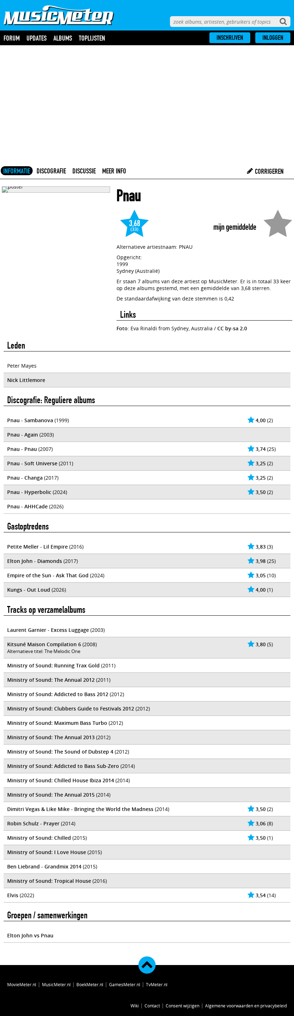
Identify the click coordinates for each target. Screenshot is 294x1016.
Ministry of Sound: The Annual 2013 (51, 737)
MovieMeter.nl (21, 984)
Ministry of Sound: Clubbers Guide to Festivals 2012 (70, 708)
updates (37, 38)
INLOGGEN (272, 38)
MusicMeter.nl (56, 984)
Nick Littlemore (26, 380)
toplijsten (92, 38)
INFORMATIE (16, 171)
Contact (152, 1005)
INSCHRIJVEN (230, 38)
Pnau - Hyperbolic (29, 492)
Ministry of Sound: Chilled (39, 837)
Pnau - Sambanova (30, 420)
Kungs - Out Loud (28, 589)
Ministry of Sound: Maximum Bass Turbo (57, 722)
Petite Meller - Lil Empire (37, 546)
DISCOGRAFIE (51, 171)
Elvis (12, 895)
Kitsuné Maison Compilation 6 (44, 644)
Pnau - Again (22, 434)
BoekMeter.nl (89, 984)
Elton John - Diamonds (34, 561)
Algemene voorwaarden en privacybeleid (246, 1005)
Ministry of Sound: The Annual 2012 (51, 679)
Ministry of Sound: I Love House (46, 852)
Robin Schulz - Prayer (33, 823)
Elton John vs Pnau (30, 935)
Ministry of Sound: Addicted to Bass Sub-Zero (63, 766)
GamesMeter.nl (124, 984)
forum (12, 38)
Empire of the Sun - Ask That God (48, 575)
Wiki (135, 1005)
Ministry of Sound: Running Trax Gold (53, 665)
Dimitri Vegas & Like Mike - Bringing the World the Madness (80, 809)
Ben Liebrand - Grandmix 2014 (44, 866)
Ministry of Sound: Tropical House (49, 880)
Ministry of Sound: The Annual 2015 (51, 794)
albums (62, 38)
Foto (122, 328)
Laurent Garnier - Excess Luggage (48, 629)
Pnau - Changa (25, 477)
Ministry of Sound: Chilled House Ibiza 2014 (60, 780)
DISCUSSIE (84, 171)
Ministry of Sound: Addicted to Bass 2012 (57, 694)
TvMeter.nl (156, 984)
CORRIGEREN (268, 171)
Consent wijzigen (182, 1005)
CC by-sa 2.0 (232, 328)
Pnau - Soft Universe (32, 463)
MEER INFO (114, 171)
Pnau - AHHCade (27, 506)
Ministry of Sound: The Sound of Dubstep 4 (60, 751)
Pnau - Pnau (22, 449)
